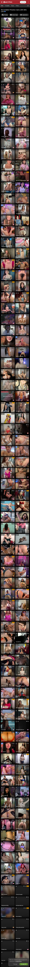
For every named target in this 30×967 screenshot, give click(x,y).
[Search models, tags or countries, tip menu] (28, 5)
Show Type (15, 14)
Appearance (25, 14)
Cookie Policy (18, 961)
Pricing (5, 14)
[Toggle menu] (1, 2)
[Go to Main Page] (9, 2)
